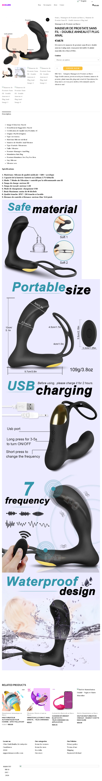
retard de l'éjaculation (87, 79)
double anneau (64, 76)
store (40, 753)
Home (57, 18)
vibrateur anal (59, 84)
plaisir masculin (66, 79)
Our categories (47, 5)
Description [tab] (6, 114)
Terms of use (72, 747)
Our (36, 753)
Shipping (70, 750)
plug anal (76, 79)
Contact (62, 5)
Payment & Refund (74, 753)
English (83, 1)
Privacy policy (72, 744)
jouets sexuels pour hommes (80, 76)
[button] (47, 19)
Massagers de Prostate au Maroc (72, 18)
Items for (39, 744)
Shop (39, 5)
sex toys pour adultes (71, 82)
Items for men (40, 747)
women (45, 744)
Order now (73, 68)
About (55, 5)
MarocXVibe (71, 51)
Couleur (58, 56)
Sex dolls (38, 750)
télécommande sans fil (86, 82)
